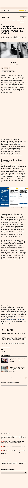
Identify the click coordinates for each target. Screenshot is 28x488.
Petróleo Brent (22, 8)
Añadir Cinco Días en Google (9, 71)
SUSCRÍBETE (21, 10)
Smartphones (4, 20)
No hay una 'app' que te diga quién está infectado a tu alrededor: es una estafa (17, 368)
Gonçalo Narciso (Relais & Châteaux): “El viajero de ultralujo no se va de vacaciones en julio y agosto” (13, 437)
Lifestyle (22, 20)
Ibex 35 (3, 8)
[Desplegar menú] (2, 10)
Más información (4, 383)
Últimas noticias (5, 433)
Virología (19, 377)
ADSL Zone (23, 18)
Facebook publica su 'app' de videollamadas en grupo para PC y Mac (17, 360)
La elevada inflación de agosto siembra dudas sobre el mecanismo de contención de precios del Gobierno (13, 452)
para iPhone (10, 319)
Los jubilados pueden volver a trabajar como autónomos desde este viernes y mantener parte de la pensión (14, 463)
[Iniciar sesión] (26, 10)
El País (25, 13)
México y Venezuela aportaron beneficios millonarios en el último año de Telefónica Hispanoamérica (12, 443)
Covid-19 (19, 144)
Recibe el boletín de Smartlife (9, 349)
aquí (21, 386)
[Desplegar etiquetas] (26, 378)
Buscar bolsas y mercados (7, 469)
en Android (21, 319)
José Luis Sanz (14, 62)
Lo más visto (4, 459)
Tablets (9, 20)
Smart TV (13, 20)
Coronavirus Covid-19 (5, 377)
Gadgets (18, 20)
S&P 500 (12, 8)
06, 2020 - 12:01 (14, 64)
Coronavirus (13, 377)
